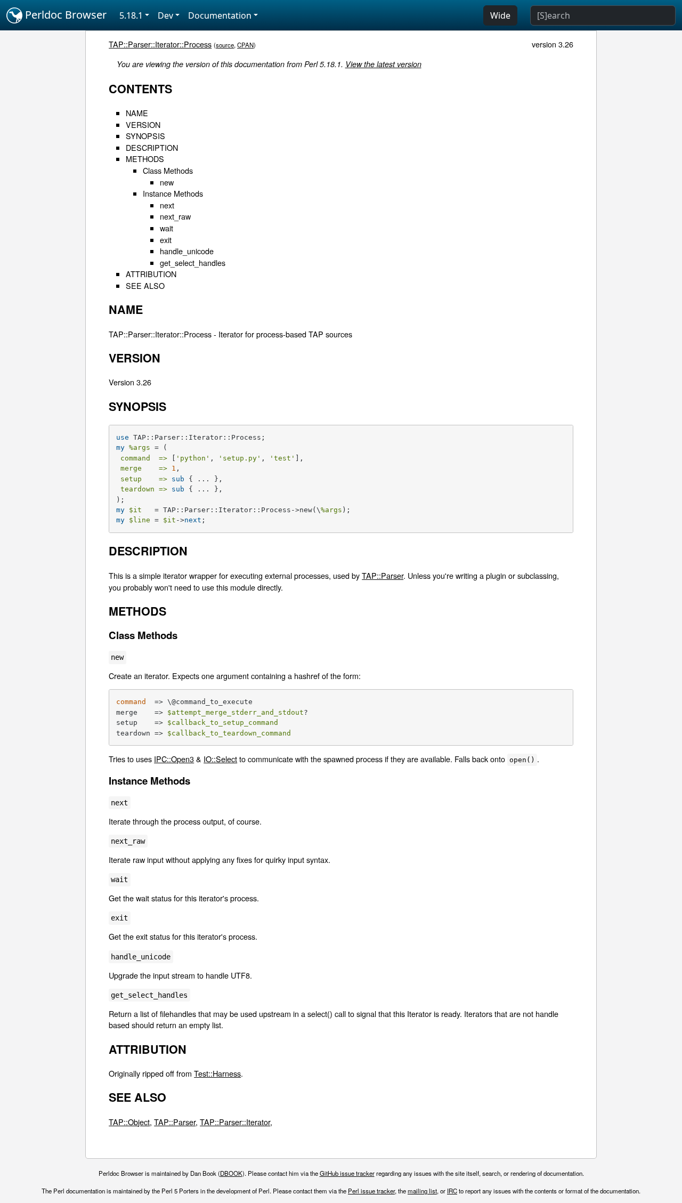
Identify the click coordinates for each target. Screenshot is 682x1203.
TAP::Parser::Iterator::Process (160, 44)
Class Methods (168, 170)
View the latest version (383, 64)
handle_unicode (187, 250)
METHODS (145, 158)
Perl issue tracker (371, 1190)
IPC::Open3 (174, 758)
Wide (500, 15)
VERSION (143, 124)
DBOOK (231, 1173)
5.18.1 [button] (131, 15)
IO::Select (220, 758)
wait (166, 227)
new (167, 182)
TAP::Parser (382, 575)
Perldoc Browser (64, 14)
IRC (452, 1190)
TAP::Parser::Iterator (235, 1121)
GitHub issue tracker (347, 1173)
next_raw (175, 216)
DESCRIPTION (152, 147)
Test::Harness (217, 1073)
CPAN (245, 45)
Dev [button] (165, 15)
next (167, 205)
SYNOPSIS (145, 135)
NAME (137, 112)
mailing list (422, 1190)
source (225, 45)
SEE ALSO (145, 285)
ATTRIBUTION (151, 273)
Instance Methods (173, 193)
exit (166, 239)
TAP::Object (129, 1121)
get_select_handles (192, 262)
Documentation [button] (219, 15)
